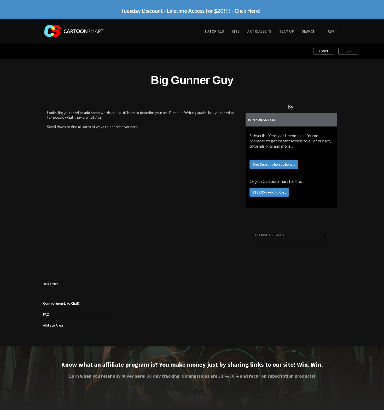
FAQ (46, 314)
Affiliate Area (53, 325)
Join (348, 51)
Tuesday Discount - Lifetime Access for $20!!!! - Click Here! (191, 11)
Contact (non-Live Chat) (61, 303)
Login (324, 51)
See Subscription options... (274, 164)
